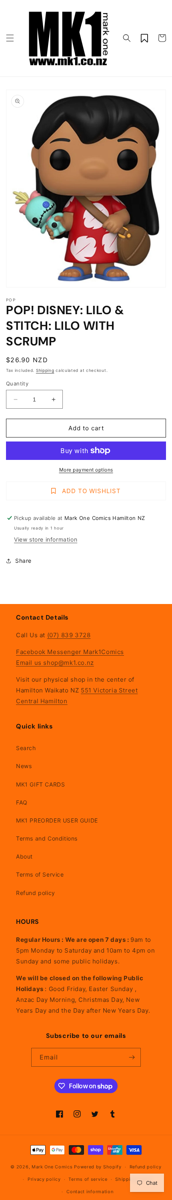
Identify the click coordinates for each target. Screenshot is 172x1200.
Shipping (45, 370)
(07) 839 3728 (69, 635)
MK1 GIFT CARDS (40, 784)
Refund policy (35, 892)
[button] (10, 38)
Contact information (89, 1191)
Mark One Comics (52, 1167)
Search (26, 747)
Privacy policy (44, 1179)
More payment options (86, 470)
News (24, 766)
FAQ (22, 802)
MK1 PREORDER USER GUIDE (57, 820)
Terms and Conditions (47, 838)
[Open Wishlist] (144, 38)
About (24, 856)
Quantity (17, 383)
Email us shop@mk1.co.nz (55, 662)
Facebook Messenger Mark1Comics (70, 652)
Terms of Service (40, 874)
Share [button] (23, 560)
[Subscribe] (131, 1057)
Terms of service (87, 1179)
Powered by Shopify (98, 1167)
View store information (45, 539)
